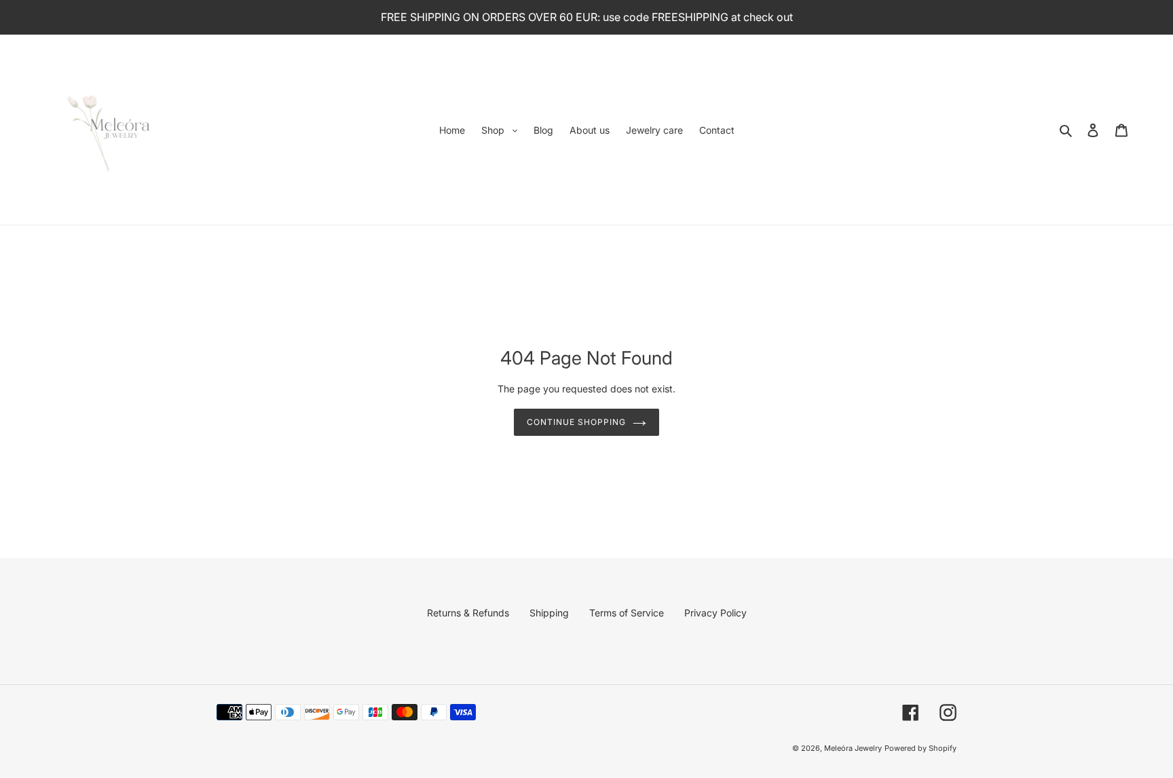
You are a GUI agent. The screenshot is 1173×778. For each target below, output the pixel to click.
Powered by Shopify (920, 748)
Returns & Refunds (468, 612)
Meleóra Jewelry (853, 748)
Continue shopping (576, 422)
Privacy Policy (715, 612)
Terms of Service (626, 612)
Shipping (549, 612)
